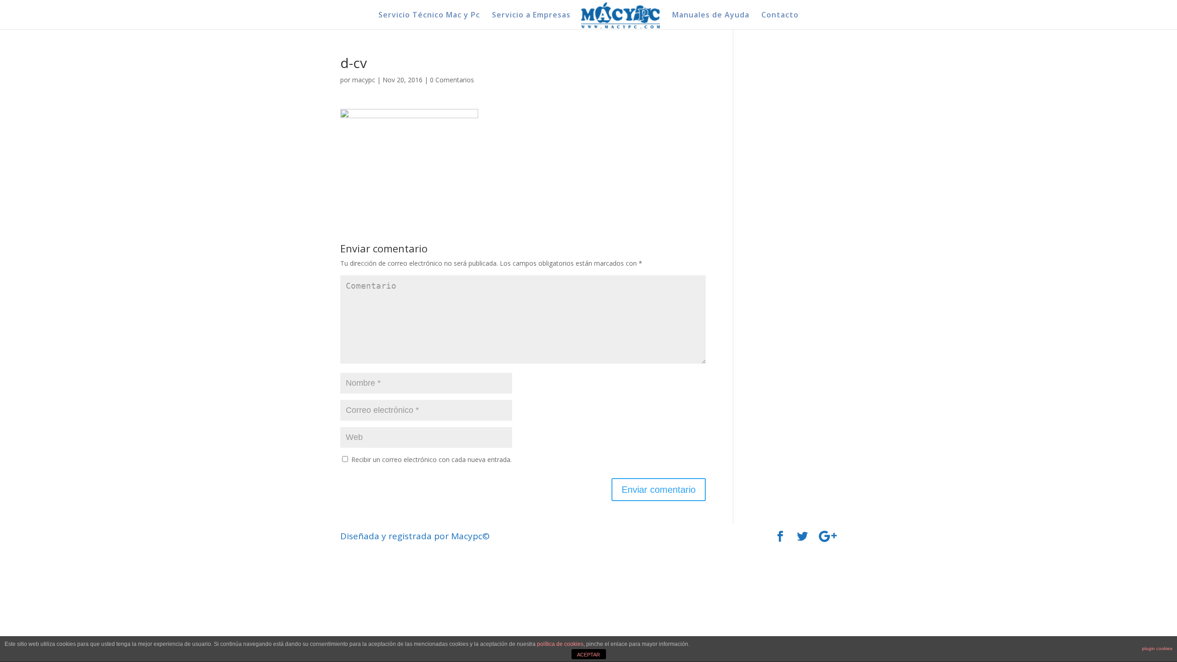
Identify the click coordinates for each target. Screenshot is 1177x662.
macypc (363, 79)
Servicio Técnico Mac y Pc (429, 15)
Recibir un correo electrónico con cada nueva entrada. (431, 459)
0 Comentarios (452, 79)
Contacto (780, 15)
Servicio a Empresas (531, 15)
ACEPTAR (588, 654)
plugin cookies (1157, 648)
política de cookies (560, 644)
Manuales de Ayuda (710, 15)
